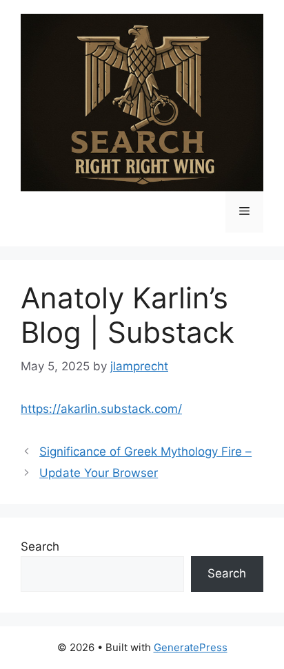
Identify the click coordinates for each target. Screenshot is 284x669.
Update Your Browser (98, 473)
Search (40, 546)
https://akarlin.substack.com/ (101, 409)
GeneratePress (190, 647)
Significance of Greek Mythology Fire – (145, 451)
